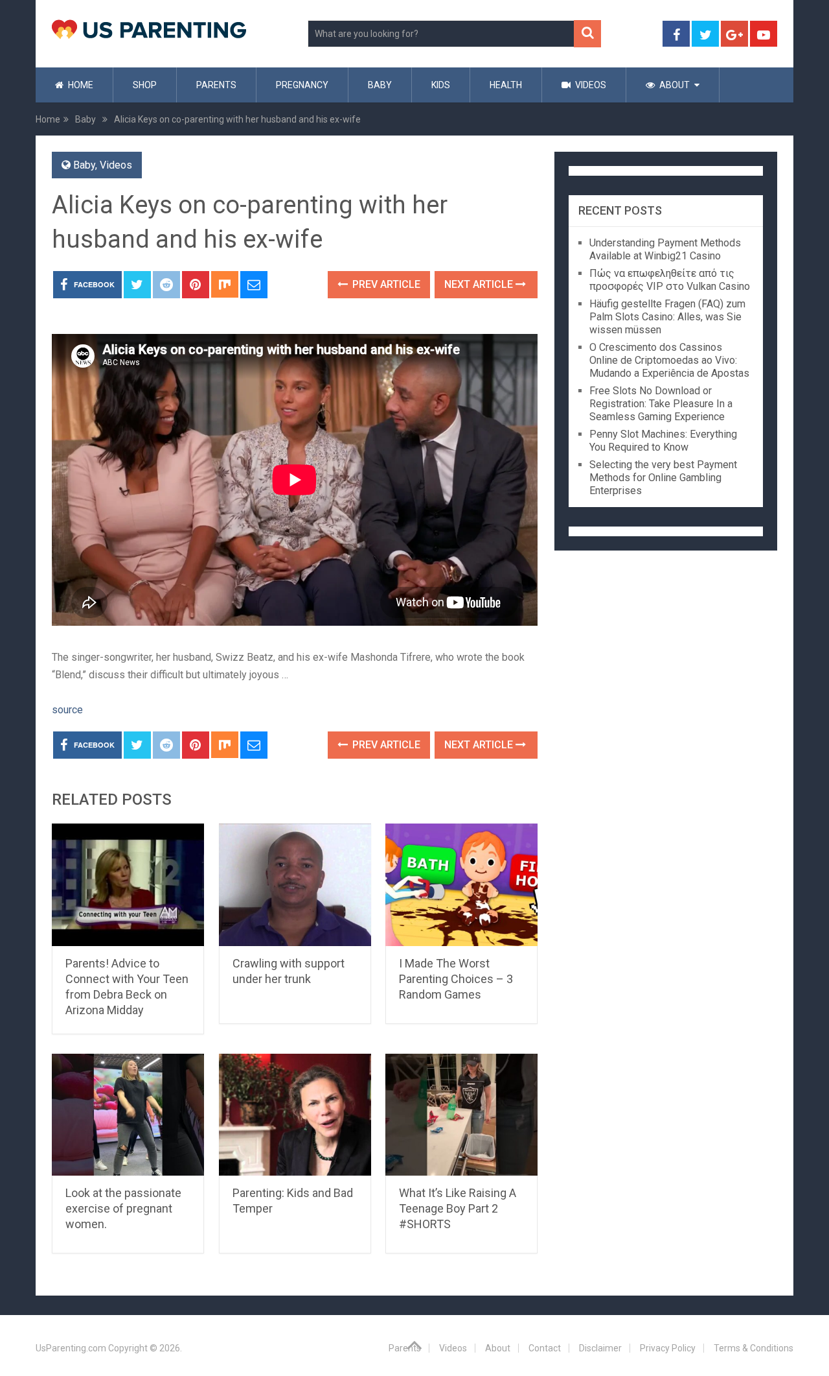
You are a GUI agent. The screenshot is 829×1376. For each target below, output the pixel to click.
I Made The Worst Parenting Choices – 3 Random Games (456, 978)
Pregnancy (302, 85)
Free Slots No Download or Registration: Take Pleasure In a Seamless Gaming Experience (660, 404)
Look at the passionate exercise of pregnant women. (123, 1208)
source (67, 710)
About (673, 85)
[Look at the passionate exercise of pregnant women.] (128, 1115)
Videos (589, 85)
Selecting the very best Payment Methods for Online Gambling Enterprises (663, 477)
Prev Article (385, 284)
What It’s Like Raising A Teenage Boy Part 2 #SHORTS (457, 1208)
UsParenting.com (71, 1348)
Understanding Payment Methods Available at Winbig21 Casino (665, 249)
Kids (440, 85)
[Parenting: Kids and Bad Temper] (295, 1115)
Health (506, 85)
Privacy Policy (668, 1348)
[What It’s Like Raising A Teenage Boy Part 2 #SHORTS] (461, 1115)
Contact (544, 1348)
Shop (145, 85)
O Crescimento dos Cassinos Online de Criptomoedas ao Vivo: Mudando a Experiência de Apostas (669, 360)
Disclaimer (600, 1348)
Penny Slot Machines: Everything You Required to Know (663, 440)
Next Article (480, 284)
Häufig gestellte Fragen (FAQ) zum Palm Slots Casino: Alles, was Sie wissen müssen (667, 317)
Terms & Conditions (753, 1348)
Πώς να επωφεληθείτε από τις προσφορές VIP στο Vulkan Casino (669, 279)
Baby (380, 85)
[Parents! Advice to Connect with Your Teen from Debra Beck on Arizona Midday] (128, 885)
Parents (216, 85)
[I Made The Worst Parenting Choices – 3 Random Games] (461, 885)
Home (79, 85)
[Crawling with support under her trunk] (295, 885)
